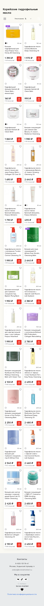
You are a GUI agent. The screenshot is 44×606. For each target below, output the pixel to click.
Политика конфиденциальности (22, 594)
